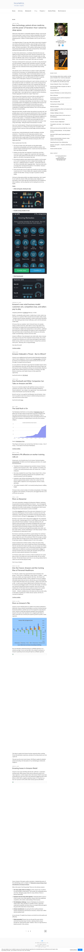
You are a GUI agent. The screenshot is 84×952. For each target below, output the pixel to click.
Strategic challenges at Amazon (56, 113)
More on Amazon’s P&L (21, 603)
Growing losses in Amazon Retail (24, 768)
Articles (20, 11)
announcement (15, 462)
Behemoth (28, 11)
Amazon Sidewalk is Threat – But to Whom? (29, 354)
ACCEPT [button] (80, 949)
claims (34, 518)
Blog (36, 11)
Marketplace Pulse (20, 441)
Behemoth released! (54, 106)
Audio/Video (52, 11)
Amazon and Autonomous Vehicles (57, 119)
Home (13, 11)
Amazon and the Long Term (56, 148)
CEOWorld (25, 312)
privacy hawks (37, 359)
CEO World (25, 375)
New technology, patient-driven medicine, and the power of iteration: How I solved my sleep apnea (29, 27)
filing (41, 549)
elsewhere (20, 511)
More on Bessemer (19, 499)
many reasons (31, 516)
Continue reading (16, 348)
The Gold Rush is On (20, 408)
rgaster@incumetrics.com (61, 41)
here (22, 400)
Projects (42, 11)
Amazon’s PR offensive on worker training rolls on (60, 92)
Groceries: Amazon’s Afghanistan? (57, 121)
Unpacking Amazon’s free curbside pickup (59, 142)
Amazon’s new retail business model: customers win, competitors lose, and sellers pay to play (29, 306)
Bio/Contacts (62, 11)
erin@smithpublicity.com (61, 158)
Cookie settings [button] (73, 949)
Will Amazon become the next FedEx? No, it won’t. (60, 128)
